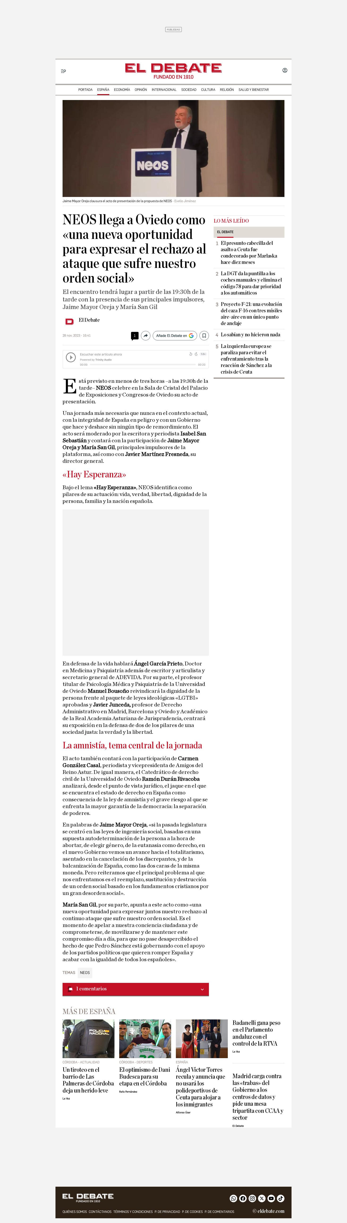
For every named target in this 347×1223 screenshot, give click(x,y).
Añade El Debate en (171, 336)
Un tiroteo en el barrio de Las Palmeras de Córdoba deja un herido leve (88, 1080)
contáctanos (100, 1212)
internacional (164, 90)
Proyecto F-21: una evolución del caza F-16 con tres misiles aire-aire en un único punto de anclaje (251, 313)
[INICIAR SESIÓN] (285, 70)
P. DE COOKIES (192, 1212)
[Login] (285, 70)
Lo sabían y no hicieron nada (250, 335)
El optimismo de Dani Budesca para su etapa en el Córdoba (144, 1077)
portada (85, 90)
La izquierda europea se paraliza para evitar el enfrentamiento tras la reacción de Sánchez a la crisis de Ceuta (246, 359)
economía (122, 90)
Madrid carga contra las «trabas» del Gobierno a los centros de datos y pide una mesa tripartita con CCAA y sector (258, 1097)
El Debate (89, 320)
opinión (141, 90)
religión (227, 90)
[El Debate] (173, 68)
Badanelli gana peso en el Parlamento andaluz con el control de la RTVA (256, 1033)
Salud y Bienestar (254, 90)
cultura (208, 90)
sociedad (188, 90)
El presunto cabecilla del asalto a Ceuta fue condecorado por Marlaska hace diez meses (249, 252)
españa (103, 90)
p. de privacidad (167, 1212)
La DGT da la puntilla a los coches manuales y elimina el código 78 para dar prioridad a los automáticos (251, 283)
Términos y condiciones (133, 1212)
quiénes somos (75, 1212)
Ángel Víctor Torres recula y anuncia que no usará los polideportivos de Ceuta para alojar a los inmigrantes (200, 1087)
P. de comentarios (219, 1212)
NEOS (85, 972)
